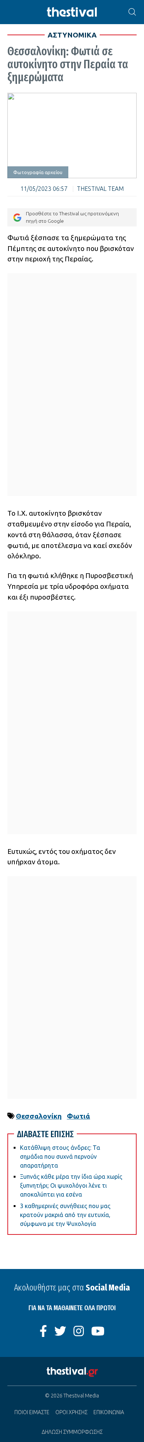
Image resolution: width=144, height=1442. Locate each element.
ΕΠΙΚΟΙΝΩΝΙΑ (108, 1412)
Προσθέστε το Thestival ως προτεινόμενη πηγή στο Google (72, 217)
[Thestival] (72, 12)
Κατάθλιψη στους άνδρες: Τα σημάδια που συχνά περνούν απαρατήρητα (60, 1156)
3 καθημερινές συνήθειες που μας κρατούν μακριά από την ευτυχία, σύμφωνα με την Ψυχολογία (65, 1215)
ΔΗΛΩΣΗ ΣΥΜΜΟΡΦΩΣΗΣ (72, 1432)
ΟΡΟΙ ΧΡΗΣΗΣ (71, 1412)
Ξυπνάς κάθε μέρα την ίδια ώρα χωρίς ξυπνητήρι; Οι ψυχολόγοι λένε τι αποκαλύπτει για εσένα (71, 1185)
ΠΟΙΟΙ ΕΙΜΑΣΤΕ (31, 1412)
